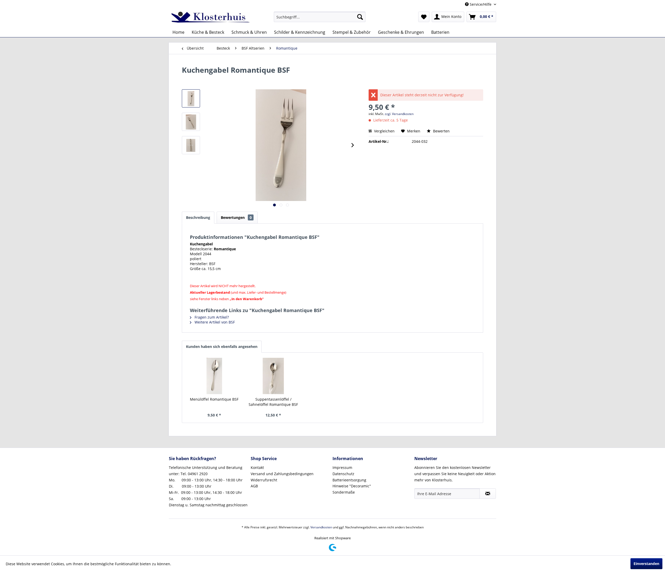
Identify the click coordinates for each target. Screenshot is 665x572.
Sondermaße (343, 492)
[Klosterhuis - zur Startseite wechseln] (210, 18)
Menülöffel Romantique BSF (214, 399)
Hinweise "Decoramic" (351, 485)
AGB (254, 485)
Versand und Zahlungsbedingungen (282, 473)
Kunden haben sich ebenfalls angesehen (221, 346)
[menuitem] (319, 17)
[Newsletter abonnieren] (488, 493)
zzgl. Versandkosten (399, 114)
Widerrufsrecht (264, 479)
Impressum (342, 467)
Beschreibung (198, 217)
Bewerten (441, 131)
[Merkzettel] (423, 17)
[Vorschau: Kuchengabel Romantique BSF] (191, 98)
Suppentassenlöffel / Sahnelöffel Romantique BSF (273, 402)
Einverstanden (646, 563)
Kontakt (257, 467)
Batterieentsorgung (349, 479)
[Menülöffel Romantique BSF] (214, 376)
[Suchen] (360, 17)
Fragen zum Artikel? (211, 317)
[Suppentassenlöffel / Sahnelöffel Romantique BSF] (274, 376)
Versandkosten (321, 527)
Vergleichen (384, 131)
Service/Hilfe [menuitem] (481, 4)
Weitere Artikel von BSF (214, 322)
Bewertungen (236, 217)
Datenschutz (343, 473)
